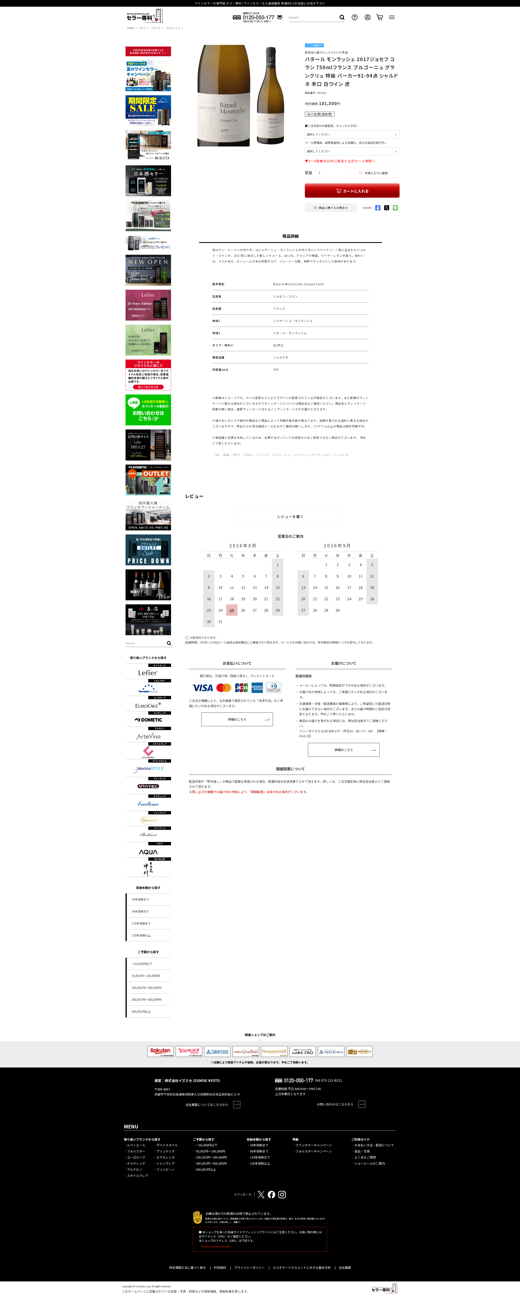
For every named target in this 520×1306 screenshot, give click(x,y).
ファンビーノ (165, 1169)
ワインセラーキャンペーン (314, 1145)
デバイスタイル (167, 1145)
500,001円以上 (141, 1011)
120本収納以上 (141, 935)
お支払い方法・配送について (374, 1145)
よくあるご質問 (365, 1157)
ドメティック (136, 1163)
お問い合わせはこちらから (335, 1104)
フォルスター (136, 1151)
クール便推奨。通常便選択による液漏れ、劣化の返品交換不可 (346, 143)
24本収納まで (140, 899)
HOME (130, 28)
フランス (156, 28)
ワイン (142, 28)
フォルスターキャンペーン (314, 1151)
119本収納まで (141, 923)
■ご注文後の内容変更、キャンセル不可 (332, 126)
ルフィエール (136, 1145)
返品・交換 (362, 1151)
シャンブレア (165, 1163)
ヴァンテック (165, 1151)
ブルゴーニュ (173, 28)
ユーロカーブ (136, 1157)
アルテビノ (134, 1169)
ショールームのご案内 (369, 1163)
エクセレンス (165, 1157)
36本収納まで (140, 911)
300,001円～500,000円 (146, 999)
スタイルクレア (137, 1175)
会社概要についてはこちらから (206, 1104)
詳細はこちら (237, 719)
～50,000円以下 (142, 964)
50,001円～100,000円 (146, 976)
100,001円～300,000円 (146, 988)
